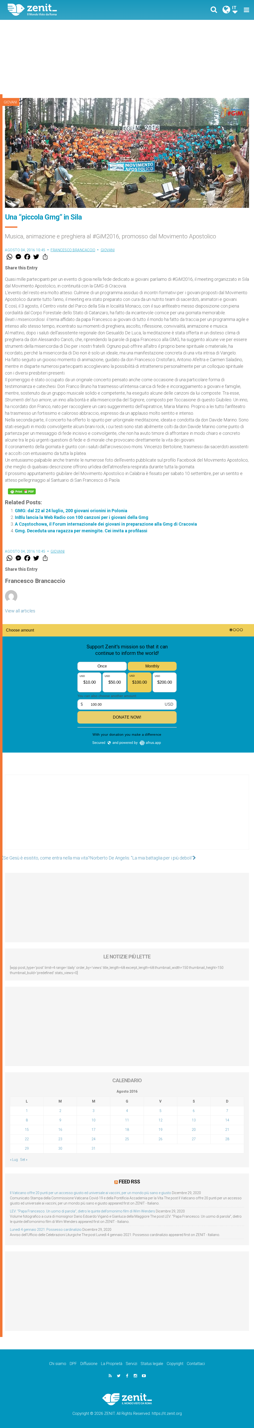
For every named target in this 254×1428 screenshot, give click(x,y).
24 (93, 1139)
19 (160, 1130)
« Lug (14, 1160)
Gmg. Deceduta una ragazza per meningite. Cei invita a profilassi (81, 530)
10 (93, 1120)
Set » (23, 1160)
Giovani (10, 102)
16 (60, 1130)
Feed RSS (129, 1182)
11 (127, 1120)
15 (27, 1130)
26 (160, 1139)
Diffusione (88, 1363)
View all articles (20, 610)
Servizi (131, 1363)
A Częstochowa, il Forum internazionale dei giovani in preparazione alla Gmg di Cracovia (106, 524)
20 (194, 1130)
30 (60, 1148)
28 (227, 1139)
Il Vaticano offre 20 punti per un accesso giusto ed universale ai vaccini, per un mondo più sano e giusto (90, 1193)
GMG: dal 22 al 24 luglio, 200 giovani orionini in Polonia (71, 510)
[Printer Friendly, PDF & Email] (22, 491)
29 (27, 1148)
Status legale (152, 1363)
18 (127, 1130)
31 (93, 1148)
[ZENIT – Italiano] (71, 9)
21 (227, 1130)
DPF (73, 1363)
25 (127, 1139)
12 (160, 1120)
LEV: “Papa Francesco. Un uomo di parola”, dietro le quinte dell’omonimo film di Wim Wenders (82, 1211)
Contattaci (196, 1363)
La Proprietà (111, 1363)
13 (194, 1120)
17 (93, 1130)
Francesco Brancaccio (73, 250)
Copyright (175, 1363)
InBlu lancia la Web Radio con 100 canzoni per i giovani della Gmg (81, 517)
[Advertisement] (127, 57)
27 (194, 1139)
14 (227, 1120)
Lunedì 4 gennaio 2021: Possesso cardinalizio (46, 1230)
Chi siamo (57, 1363)
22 (27, 1139)
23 (60, 1139)
